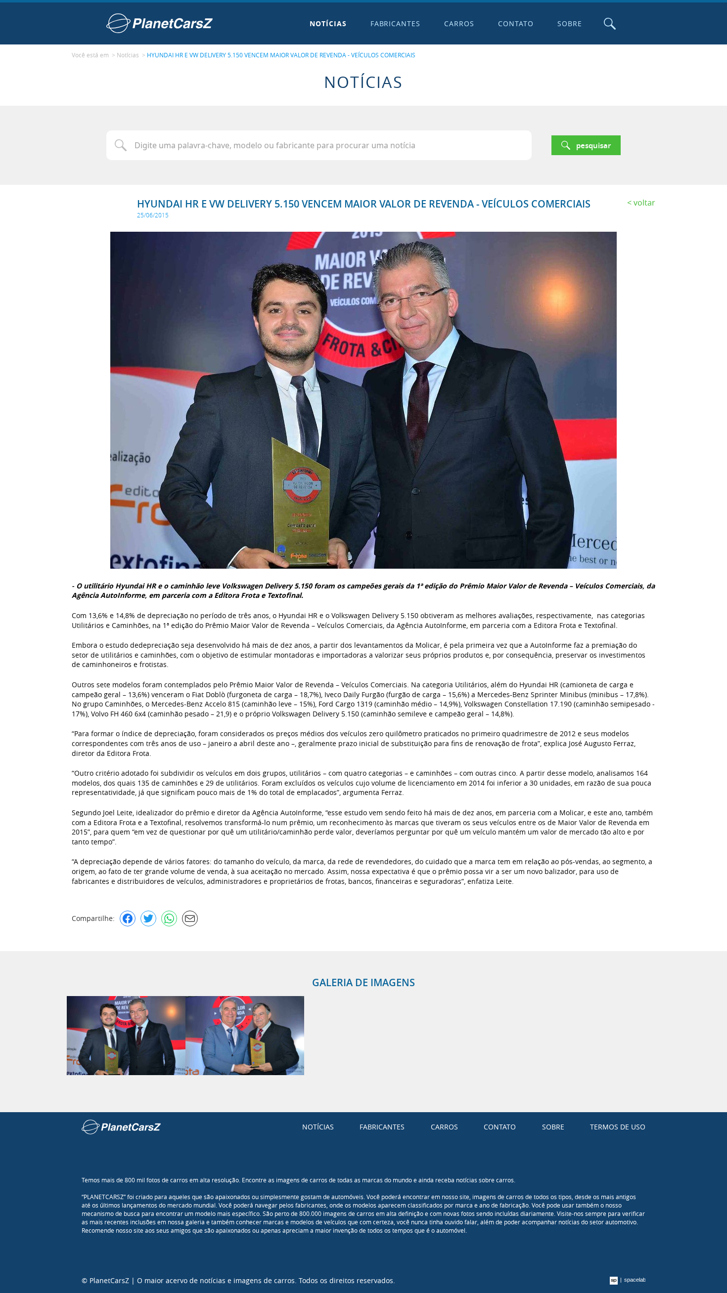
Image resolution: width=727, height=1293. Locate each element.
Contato (516, 23)
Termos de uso (617, 1126)
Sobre (569, 23)
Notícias (328, 23)
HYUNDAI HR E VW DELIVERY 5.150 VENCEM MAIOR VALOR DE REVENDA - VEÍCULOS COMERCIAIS (281, 55)
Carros (459, 23)
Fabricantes (395, 23)
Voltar (644, 202)
